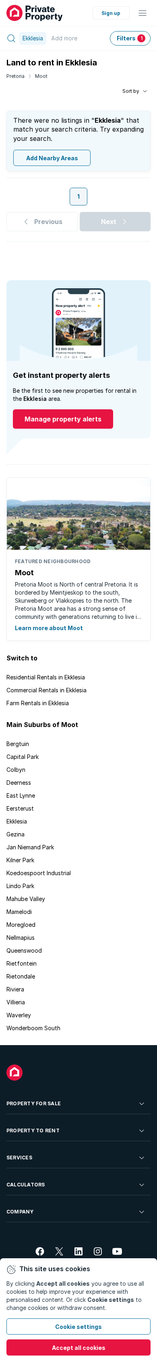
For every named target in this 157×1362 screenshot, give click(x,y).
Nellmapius (20, 937)
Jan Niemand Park (30, 847)
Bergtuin (17, 743)
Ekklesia (16, 821)
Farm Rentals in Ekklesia (37, 703)
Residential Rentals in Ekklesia (45, 677)
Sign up (110, 13)
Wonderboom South (33, 1028)
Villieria (15, 1002)
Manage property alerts (63, 419)
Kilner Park (20, 860)
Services (19, 1158)
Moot (41, 76)
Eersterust (20, 808)
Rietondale (20, 976)
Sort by (130, 91)
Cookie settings (78, 1326)
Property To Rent (33, 1130)
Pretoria (15, 76)
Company (20, 1212)
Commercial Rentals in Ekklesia (46, 690)
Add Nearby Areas (52, 158)
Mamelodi (19, 911)
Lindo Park (20, 885)
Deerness (18, 782)
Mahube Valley (25, 898)
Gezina (15, 834)
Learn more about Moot (49, 627)
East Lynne (20, 795)
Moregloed (20, 924)
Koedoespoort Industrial (38, 873)
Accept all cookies (78, 1347)
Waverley (18, 1015)
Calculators (25, 1185)
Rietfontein (21, 963)
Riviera (15, 989)
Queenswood (24, 950)
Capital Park (22, 756)
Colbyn (15, 769)
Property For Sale (33, 1103)
